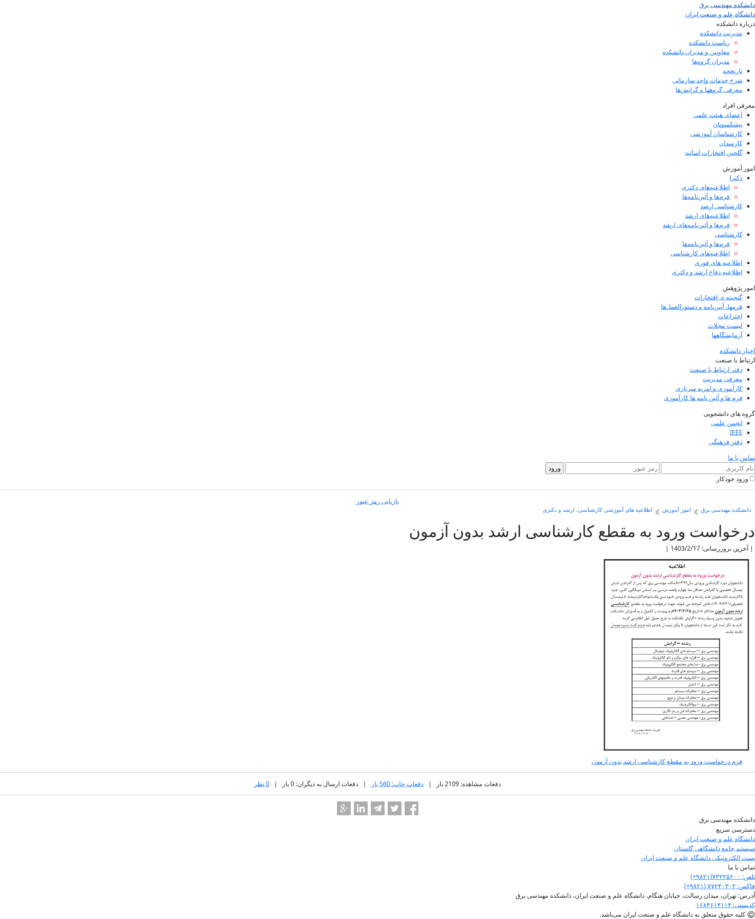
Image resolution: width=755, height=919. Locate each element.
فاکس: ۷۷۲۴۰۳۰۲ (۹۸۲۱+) (719, 886)
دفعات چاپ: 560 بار (397, 783)
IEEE (736, 432)
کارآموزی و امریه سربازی (709, 388)
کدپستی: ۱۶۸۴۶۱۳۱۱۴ (725, 905)
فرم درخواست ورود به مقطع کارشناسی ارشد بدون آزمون (666, 761)
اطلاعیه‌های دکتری (705, 187)
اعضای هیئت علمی (717, 114)
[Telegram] (378, 808)
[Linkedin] (361, 808)
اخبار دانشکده (737, 350)
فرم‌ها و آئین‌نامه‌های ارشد (696, 225)
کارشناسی (728, 234)
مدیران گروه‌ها (711, 61)
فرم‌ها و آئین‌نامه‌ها (706, 196)
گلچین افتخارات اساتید (713, 152)
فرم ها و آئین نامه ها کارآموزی (703, 397)
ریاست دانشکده (709, 42)
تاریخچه (732, 70)
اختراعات (730, 316)
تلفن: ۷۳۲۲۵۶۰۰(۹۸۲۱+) (723, 876)
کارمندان (730, 143)
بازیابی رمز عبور (377, 501)
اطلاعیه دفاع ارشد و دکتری (707, 272)
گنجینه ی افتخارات (718, 297)
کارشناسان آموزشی (716, 133)
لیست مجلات (725, 325)
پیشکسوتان (727, 124)
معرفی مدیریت (722, 379)
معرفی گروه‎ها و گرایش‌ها (709, 89)
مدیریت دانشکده (721, 33)
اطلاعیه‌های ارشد (707, 215)
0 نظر (261, 783)
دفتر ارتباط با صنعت (716, 369)
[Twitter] (394, 808)
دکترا (735, 177)
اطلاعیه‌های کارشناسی (700, 253)
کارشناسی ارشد (721, 206)
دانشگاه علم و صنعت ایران (720, 838)
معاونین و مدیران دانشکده (696, 52)
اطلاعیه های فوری (718, 262)
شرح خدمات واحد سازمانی (707, 80)
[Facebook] (411, 808)
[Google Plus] (344, 808)
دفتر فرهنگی (725, 441)
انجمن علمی (726, 423)
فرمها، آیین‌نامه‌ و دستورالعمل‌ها (701, 306)
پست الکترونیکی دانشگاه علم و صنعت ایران (698, 857)
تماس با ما (741, 457)
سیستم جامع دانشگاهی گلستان (714, 848)
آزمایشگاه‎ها (727, 335)
